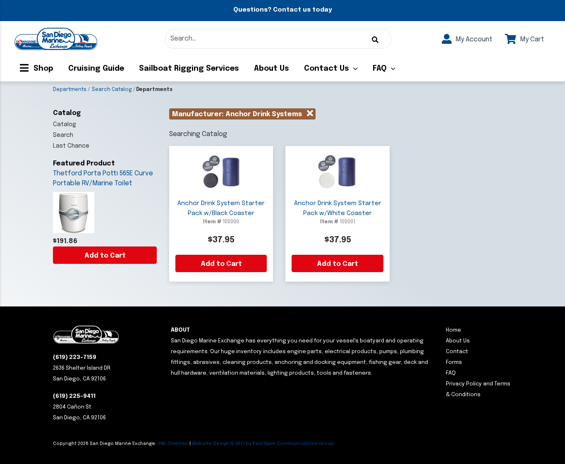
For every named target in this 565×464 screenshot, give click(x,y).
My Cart (531, 39)
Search (63, 135)
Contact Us (326, 68)
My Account (473, 39)
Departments (69, 89)
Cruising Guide (96, 68)
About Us (271, 68)
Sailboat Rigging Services (189, 68)
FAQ (380, 68)
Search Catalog (112, 89)
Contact (457, 351)
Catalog (64, 124)
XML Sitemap (173, 443)
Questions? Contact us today (282, 10)
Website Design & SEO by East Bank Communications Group (263, 443)
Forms (454, 362)
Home (453, 330)
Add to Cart (105, 255)
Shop (42, 68)
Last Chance (71, 146)
